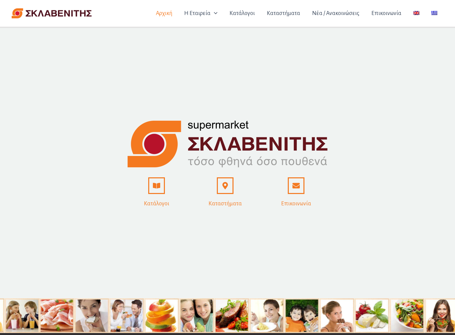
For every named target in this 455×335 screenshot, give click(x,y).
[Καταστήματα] (225, 185)
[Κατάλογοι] (156, 185)
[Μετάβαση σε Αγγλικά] (416, 13)
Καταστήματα (225, 204)
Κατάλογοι (156, 204)
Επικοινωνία (296, 204)
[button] (214, 13)
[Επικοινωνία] (296, 185)
